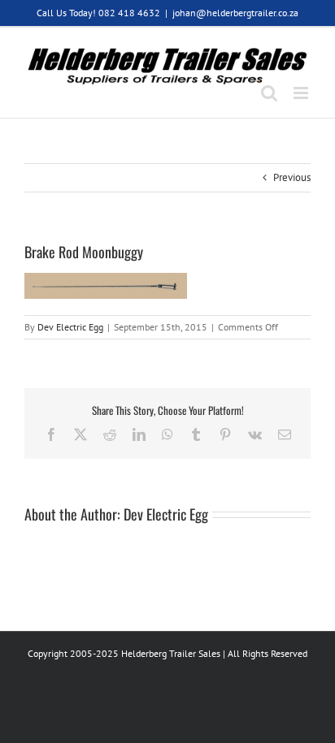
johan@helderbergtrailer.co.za (235, 12)
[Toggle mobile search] (269, 93)
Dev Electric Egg (70, 327)
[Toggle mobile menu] (302, 93)
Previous (292, 177)
